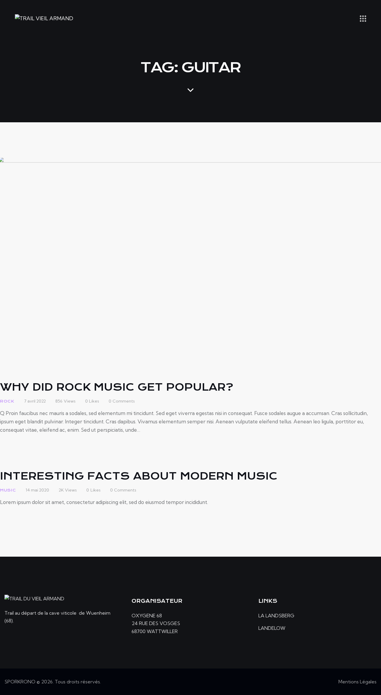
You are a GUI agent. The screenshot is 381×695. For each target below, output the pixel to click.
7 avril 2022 (35, 401)
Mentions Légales (357, 682)
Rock (7, 401)
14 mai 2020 (37, 490)
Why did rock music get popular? (116, 387)
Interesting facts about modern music (138, 476)
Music (8, 490)
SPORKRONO (19, 682)
